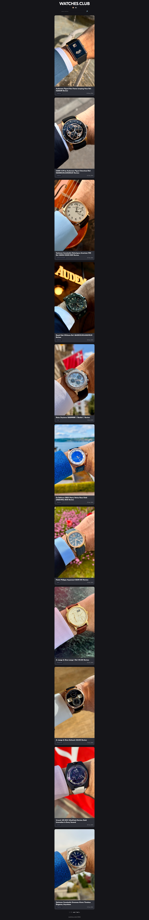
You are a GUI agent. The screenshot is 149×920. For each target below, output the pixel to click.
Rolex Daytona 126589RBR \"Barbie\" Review (73, 417)
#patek (58, 582)
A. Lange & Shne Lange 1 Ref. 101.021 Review (72, 660)
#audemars (59, 93)
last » (78, 912)
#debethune (59, 502)
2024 (92, 907)
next (74, 912)
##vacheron (59, 907)
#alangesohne (59, 662)
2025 (92, 340)
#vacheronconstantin (61, 257)
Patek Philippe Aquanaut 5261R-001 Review (72, 580)
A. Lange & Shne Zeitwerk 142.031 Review (71, 740)
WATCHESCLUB (74, 4)
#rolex (58, 420)
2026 (92, 93)
